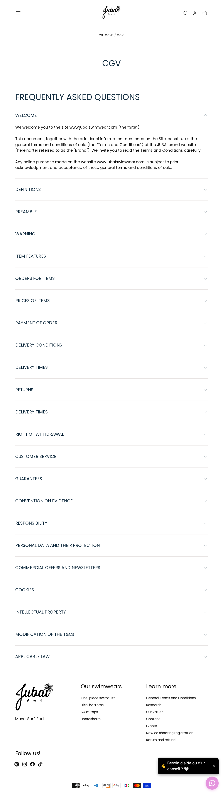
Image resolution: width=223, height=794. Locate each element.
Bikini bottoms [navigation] (92, 705)
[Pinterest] (17, 764)
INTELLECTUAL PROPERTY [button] (40, 612)
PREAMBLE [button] (26, 212)
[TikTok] (40, 764)
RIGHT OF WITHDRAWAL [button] (39, 434)
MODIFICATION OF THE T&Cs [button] (44, 634)
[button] (18, 13)
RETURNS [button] (24, 390)
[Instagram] (25, 764)
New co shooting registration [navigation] (169, 733)
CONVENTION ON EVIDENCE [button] (44, 501)
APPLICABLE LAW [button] (32, 656)
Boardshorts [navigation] (91, 719)
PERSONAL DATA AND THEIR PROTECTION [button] (57, 545)
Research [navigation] (153, 705)
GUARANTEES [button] (28, 479)
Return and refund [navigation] (161, 740)
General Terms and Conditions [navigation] (171, 698)
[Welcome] (111, 13)
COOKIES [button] (24, 590)
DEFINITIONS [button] (28, 189)
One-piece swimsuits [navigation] (98, 698)
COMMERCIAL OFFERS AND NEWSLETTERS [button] (57, 567)
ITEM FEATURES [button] (30, 256)
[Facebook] (32, 764)
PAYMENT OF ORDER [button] (36, 323)
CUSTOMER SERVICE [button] (35, 456)
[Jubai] (34, 697)
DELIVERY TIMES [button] (31, 367)
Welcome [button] (106, 35)
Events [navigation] (151, 726)
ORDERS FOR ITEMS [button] (35, 278)
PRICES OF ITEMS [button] (32, 301)
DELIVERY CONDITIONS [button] (38, 345)
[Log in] (195, 13)
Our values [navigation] (154, 712)
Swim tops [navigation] (89, 712)
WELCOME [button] (26, 115)
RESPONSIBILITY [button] (31, 523)
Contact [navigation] (153, 719)
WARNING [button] (25, 234)
